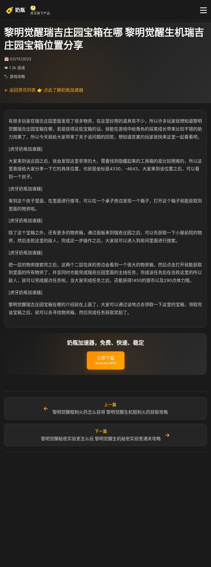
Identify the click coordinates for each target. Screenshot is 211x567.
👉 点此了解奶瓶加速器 (60, 90)
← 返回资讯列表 (20, 90)
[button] (105, 360)
